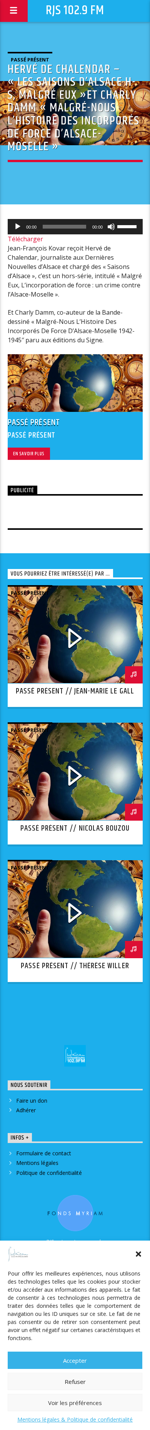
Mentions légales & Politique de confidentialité (75, 1419)
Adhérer (26, 1110)
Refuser (75, 1381)
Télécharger (25, 239)
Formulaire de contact (43, 1153)
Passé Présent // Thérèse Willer (75, 966)
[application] (75, 226)
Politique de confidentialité (49, 1172)
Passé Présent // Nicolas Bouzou (75, 828)
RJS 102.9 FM (75, 10)
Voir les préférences (75, 1403)
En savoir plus (29, 454)
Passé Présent (30, 59)
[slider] (128, 226)
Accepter (75, 1360)
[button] (138, 1254)
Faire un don (31, 1100)
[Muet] (111, 227)
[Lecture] (18, 227)
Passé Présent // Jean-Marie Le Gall (75, 691)
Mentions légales (37, 1162)
